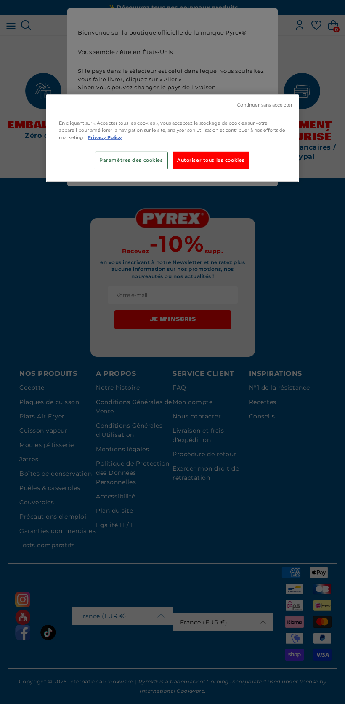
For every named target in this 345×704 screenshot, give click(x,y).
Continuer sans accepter (264, 104)
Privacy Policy (105, 137)
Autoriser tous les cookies (211, 160)
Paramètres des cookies (131, 160)
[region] (172, 138)
